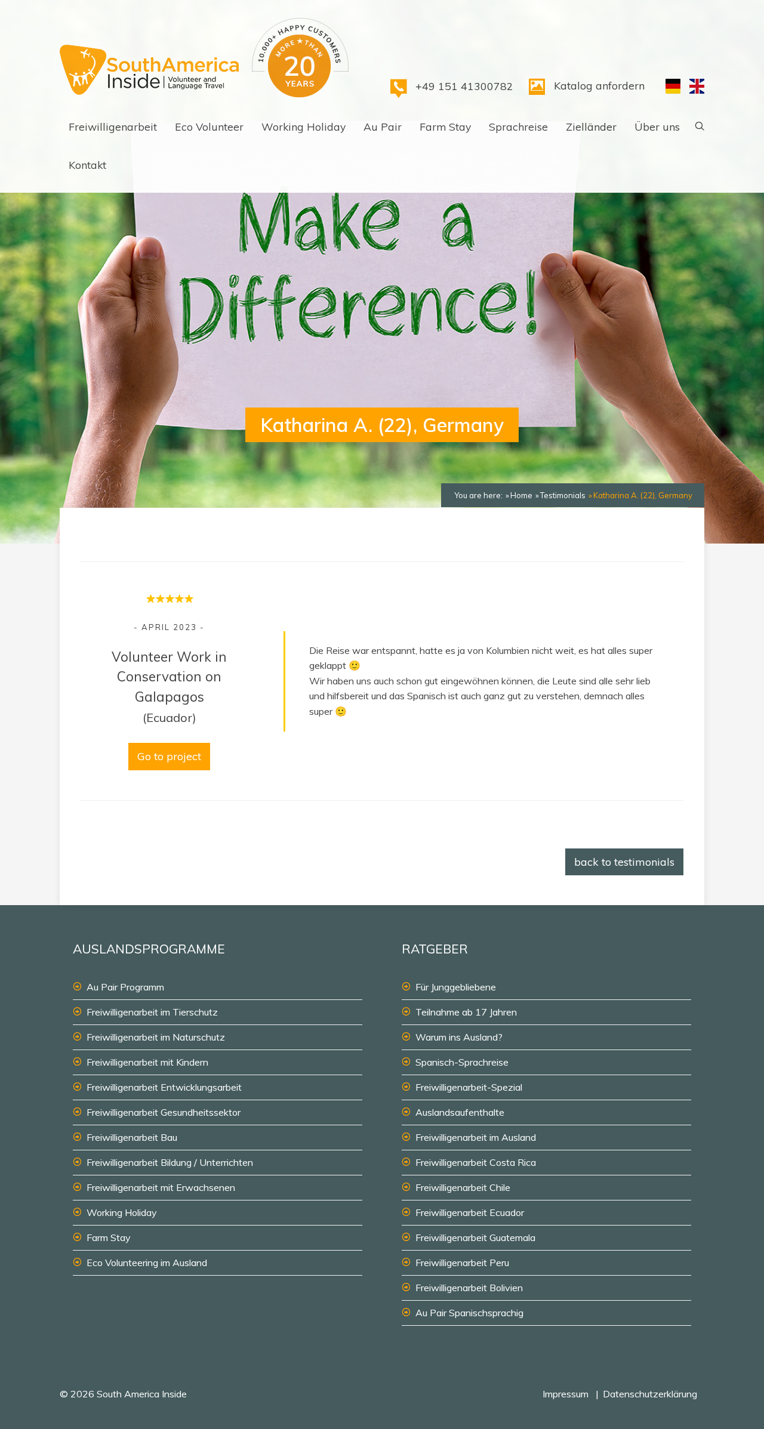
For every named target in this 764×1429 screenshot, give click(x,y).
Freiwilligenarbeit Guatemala (475, 1237)
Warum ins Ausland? (459, 1037)
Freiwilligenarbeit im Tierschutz (152, 1012)
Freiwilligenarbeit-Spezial (468, 1087)
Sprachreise (518, 126)
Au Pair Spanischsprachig (469, 1313)
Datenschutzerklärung (650, 1394)
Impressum (566, 1394)
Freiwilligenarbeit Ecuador (469, 1212)
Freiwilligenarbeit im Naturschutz (156, 1037)
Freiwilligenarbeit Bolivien (469, 1288)
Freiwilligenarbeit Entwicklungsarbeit (164, 1087)
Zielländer (591, 126)
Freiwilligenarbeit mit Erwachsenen (161, 1187)
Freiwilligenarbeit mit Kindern (147, 1062)
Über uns (657, 126)
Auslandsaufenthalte (459, 1112)
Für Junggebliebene (455, 987)
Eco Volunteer (209, 126)
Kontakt (87, 164)
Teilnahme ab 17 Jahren (466, 1012)
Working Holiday (303, 126)
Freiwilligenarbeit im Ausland (475, 1137)
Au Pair (382, 126)
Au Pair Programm (125, 987)
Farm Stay (445, 126)
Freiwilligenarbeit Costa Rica (475, 1162)
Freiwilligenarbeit (113, 126)
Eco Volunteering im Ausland (147, 1262)
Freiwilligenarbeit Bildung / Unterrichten (170, 1162)
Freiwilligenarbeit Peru (462, 1262)
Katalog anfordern (599, 85)
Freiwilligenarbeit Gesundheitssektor (164, 1112)
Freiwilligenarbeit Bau (132, 1137)
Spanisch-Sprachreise (462, 1062)
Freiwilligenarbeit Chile (462, 1187)
